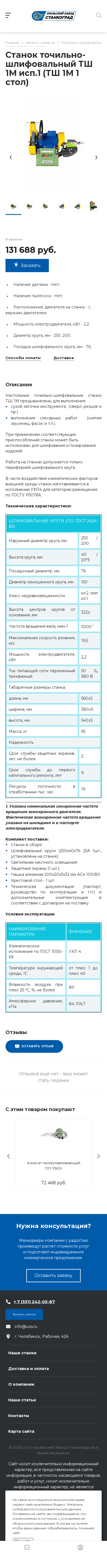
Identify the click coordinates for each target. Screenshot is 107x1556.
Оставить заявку (53, 1275)
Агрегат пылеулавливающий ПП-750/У (53, 1166)
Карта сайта (21, 1431)
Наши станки (22, 1352)
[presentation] (10, 157)
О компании (21, 1384)
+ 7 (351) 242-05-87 (34, 1301)
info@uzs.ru (26, 1326)
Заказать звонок (24, 1314)
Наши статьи (22, 1400)
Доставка (64, 358)
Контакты (18, 1415)
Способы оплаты (23, 358)
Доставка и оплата (28, 1368)
